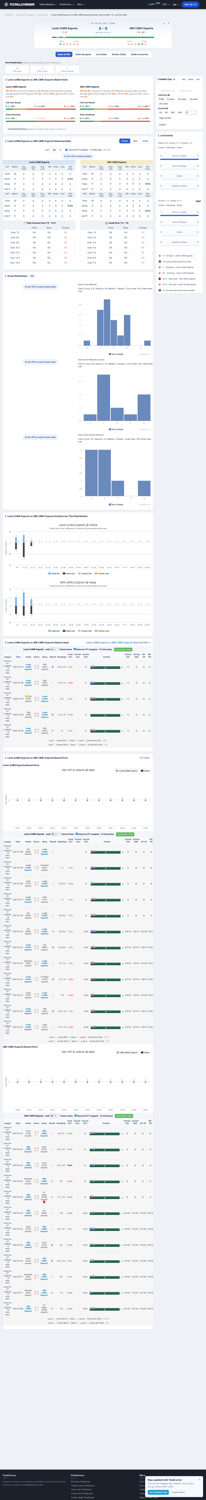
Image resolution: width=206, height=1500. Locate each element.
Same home (66, 649)
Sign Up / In (190, 4)
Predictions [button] (66, 4)
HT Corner (145, 758)
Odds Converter (139, 54)
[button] (176, 4)
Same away (67, 1115)
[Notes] (168, 23)
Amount (162, 108)
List (198, 79)
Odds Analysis (83, 54)
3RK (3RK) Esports (141, 28)
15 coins (194, 99)
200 (180, 112)
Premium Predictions (81, 1481)
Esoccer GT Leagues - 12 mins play (85, 149)
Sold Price (163, 95)
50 (166, 112)
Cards (145, 141)
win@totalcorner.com (34, 1485)
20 (160, 112)
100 (173, 112)
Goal (135, 141)
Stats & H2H (64, 54)
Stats (190, 79)
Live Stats (101, 54)
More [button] (80, 4)
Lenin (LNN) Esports (65, 28)
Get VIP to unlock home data (41, 286)
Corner (125, 141)
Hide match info (167, 91)
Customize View (123, 649)
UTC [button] (165, 4)
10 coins (182, 99)
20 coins (163, 103)
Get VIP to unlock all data (79, 156)
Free (161, 99)
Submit (162, 124)
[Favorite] (164, 23)
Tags (165, 118)
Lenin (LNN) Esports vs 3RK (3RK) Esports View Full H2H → (118, 642)
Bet (184, 79)
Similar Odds (119, 54)
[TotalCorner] (20, 4)
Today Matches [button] (46, 4)
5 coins (170, 99)
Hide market (186, 91)
